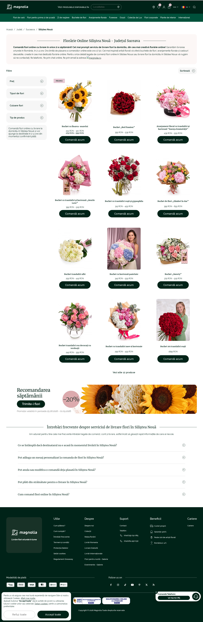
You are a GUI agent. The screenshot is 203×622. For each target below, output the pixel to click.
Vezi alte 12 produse (124, 372)
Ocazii (122, 17)
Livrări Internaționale (93, 554)
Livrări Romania (91, 542)
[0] (159, 7)
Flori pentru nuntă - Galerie (96, 559)
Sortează (185, 70)
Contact (123, 526)
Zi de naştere (63, 17)
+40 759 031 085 (174, 598)
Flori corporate (151, 17)
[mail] (94, 58)
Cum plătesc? (59, 526)
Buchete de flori (79, 17)
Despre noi (89, 526)
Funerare (113, 17)
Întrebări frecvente (62, 537)
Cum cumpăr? (59, 531)
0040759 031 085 (131, 535)
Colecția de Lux (135, 17)
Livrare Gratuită (91, 548)
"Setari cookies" (41, 604)
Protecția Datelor (61, 548)
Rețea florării (90, 537)
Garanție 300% (160, 532)
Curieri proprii (160, 526)
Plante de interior (168, 17)
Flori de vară (19, 17)
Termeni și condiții (61, 542)
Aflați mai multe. (28, 598)
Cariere (190, 526)
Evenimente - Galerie (94, 565)
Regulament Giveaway (63, 559)
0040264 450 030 (131, 541)
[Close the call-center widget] (156, 592)
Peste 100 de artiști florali (165, 537)
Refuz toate (19, 614)
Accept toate (53, 614)
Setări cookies (60, 554)
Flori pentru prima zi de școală (41, 17)
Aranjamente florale (98, 17)
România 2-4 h (160, 543)
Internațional (184, 17)
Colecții (88, 531)
